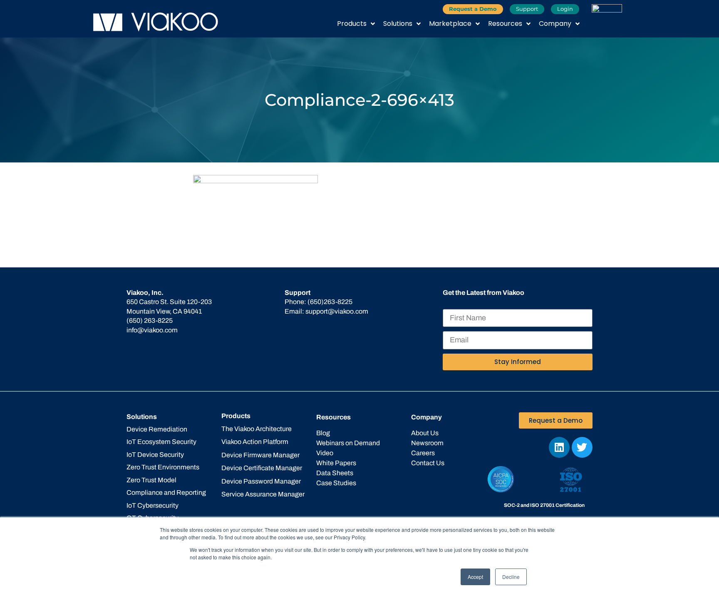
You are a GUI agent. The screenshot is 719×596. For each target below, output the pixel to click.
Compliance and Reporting (166, 492)
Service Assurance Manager (263, 494)
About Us (425, 432)
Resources (505, 23)
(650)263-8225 (329, 301)
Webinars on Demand (348, 442)
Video (324, 452)
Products (352, 23)
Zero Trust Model (151, 480)
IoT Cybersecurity (152, 505)
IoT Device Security (155, 454)
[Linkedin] (559, 447)
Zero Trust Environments (162, 467)
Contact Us (427, 462)
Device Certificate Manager (261, 467)
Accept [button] (475, 576)
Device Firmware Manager (260, 455)
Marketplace (450, 23)
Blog (323, 432)
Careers (423, 452)
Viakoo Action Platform (254, 441)
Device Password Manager (261, 481)
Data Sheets (334, 472)
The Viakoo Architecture (256, 428)
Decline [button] (511, 576)
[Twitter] (582, 447)
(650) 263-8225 (149, 320)
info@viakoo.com (152, 330)
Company (555, 23)
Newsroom (427, 442)
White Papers (336, 462)
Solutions (397, 23)
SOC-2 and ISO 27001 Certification (544, 505)
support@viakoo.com (336, 311)
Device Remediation (156, 429)
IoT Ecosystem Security (161, 441)
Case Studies (336, 482)
